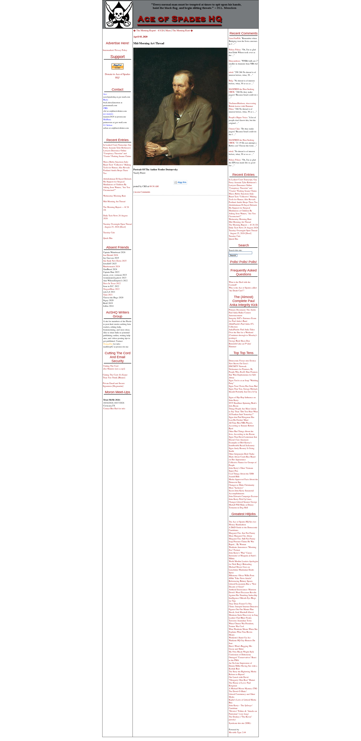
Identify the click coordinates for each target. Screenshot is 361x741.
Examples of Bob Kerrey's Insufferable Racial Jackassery (242, 444)
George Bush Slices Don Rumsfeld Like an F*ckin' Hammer (240, 343)
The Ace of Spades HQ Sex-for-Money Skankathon (243, 523)
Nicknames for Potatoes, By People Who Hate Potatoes (243, 370)
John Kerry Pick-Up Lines (240, 499)
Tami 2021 (108, 294)
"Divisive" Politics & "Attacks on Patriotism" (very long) (243, 712)
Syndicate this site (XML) (240, 723)
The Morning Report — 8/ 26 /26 (243, 224)
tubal (231, 72)
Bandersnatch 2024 (111, 266)
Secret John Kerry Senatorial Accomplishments (241, 492)
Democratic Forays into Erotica (242, 360)
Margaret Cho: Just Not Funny (242, 532)
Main (168, 30)
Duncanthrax (234, 60)
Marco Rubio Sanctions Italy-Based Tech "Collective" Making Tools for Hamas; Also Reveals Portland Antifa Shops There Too (117, 167)
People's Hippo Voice (238, 117)
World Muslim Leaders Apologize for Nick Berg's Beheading (243, 562)
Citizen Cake (234, 128)
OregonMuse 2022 (111, 289)
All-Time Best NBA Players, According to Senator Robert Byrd (241, 425)
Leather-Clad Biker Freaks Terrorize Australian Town (240, 619)
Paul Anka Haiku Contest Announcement (240, 314)
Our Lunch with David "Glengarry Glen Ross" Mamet (242, 678)
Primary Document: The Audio (242, 309)
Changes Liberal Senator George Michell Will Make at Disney (243, 503)
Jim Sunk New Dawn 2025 (115, 260)
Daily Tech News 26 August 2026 (243, 227)
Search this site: (235, 250)
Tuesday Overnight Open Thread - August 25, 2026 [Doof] (117, 225)
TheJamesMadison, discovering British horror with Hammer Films (242, 106)
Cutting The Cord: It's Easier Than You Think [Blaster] (115, 376)
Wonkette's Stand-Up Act (239, 637)
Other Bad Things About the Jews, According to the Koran (242, 432)
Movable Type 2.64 (237, 732)
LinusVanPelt (234, 38)
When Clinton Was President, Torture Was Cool (241, 625)
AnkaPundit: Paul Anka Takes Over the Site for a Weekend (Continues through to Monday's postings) (243, 333)
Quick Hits (107, 238)
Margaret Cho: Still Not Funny (242, 538)
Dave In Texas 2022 (112, 283)
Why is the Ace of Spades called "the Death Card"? (243, 289)
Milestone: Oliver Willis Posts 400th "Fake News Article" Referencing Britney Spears (241, 578)
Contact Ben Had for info (114, 408)
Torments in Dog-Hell (238, 507)
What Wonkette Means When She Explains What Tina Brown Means (243, 632)
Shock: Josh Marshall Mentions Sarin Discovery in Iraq (243, 613)
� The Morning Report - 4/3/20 (148, 30)
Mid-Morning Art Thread (114, 201)
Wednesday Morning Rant (114, 195)
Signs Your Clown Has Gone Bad (243, 386)
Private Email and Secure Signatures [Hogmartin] (114, 384)
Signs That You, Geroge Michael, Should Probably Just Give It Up (243, 390)
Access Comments (142, 191)
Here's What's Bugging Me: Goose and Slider (240, 647)
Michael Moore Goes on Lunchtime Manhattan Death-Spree (241, 569)
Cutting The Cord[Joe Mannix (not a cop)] (114, 367)
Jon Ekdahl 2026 (110, 255)
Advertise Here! (117, 43)
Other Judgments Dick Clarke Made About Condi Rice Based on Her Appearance (242, 456)
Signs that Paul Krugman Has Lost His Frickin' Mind (241, 418)
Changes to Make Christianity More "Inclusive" (241, 486)
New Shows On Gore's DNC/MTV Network (238, 365)
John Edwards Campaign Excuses (243, 496)
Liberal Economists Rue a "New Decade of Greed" (242, 585)
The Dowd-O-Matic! (238, 691)
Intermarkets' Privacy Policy (115, 50)
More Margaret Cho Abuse (240, 535)
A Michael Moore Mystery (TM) (243, 688)
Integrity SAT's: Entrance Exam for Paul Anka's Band (242, 319)
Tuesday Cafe (109, 232)
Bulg (231, 80)
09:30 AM (154, 186)
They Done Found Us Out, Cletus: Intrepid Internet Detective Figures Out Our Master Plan (243, 606)
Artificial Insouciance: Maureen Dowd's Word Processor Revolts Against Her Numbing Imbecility (243, 592)
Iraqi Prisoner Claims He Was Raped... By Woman (241, 543)
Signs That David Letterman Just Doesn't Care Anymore (243, 438)
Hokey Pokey (235, 49)
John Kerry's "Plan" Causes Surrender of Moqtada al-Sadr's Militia (242, 555)
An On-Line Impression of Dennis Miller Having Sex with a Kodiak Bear (243, 665)
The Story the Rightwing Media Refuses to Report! (242, 673)
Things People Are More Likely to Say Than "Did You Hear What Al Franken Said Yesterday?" (243, 411)
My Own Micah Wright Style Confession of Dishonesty (241, 653)
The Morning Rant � (182, 30)
